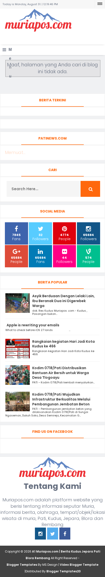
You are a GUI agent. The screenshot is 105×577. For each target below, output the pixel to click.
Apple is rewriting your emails (33, 325)
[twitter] (52, 534)
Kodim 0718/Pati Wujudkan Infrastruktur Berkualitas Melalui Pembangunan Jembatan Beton (61, 399)
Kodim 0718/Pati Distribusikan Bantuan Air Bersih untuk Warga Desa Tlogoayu (60, 372)
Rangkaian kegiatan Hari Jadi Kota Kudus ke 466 (63, 344)
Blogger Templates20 (63, 571)
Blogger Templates (22, 565)
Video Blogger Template (79, 565)
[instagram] (40, 534)
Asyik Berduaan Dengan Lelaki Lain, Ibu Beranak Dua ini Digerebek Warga (63, 301)
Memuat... (15, 152)
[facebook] (64, 534)
